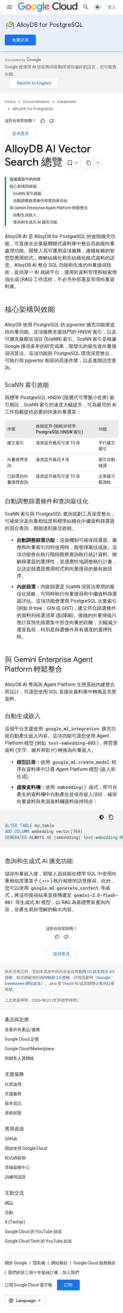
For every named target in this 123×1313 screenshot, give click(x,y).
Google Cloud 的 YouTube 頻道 (33, 1231)
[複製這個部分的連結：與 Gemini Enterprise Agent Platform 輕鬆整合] (68, 669)
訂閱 (68, 1285)
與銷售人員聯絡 (19, 1058)
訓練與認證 (15, 1177)
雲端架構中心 (17, 1167)
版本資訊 (13, 1103)
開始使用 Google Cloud (26, 1148)
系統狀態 (13, 1112)
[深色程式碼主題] (101, 817)
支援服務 (13, 1093)
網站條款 (59, 1262)
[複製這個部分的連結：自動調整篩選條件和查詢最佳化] (94, 501)
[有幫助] (42, 120)
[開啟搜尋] (86, 7)
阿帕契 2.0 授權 (57, 977)
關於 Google (16, 1262)
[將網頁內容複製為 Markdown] (88, 163)
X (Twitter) (15, 1222)
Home (10, 101)
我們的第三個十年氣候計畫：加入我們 (43, 1272)
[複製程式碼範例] (111, 817)
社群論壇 (13, 1084)
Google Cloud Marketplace (29, 1048)
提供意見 (20, 133)
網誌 (9, 1203)
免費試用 (20, 40)
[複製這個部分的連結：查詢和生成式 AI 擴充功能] (79, 861)
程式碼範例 (15, 1157)
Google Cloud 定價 (22, 1039)
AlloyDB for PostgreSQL (50, 25)
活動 (9, 1212)
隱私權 (39, 1262)
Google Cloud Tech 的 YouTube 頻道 (38, 1241)
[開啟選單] (10, 7)
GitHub (11, 1138)
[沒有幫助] (51, 120)
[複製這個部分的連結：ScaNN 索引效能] (55, 385)
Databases (66, 101)
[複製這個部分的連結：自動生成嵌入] (47, 716)
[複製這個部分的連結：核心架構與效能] (61, 310)
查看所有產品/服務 (22, 1029)
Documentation (36, 101)
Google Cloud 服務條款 (94, 1262)
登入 (111, 7)
